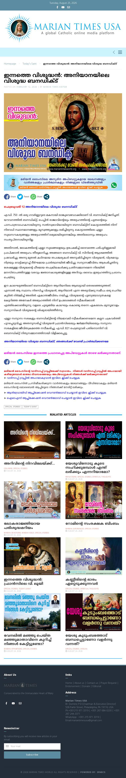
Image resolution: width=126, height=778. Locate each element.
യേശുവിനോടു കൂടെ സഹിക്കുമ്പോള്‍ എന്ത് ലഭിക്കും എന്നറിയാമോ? (87, 468)
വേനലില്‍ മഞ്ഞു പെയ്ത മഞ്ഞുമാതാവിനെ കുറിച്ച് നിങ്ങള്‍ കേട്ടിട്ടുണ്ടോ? (27, 640)
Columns (8, 469)
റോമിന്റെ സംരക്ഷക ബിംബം (92, 524)
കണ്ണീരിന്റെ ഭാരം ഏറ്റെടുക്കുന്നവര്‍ (81, 582)
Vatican (83, 649)
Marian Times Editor (55, 87)
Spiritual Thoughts (101, 477)
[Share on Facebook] (10, 197)
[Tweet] (23, 197)
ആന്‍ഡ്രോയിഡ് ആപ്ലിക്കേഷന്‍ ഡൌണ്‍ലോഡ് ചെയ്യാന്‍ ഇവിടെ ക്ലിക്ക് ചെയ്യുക (56, 392)
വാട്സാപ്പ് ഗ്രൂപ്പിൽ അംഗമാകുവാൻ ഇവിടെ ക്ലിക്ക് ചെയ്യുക (43, 378)
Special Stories (12, 407)
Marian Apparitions (13, 649)
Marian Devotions (12, 533)
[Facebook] (57, 7)
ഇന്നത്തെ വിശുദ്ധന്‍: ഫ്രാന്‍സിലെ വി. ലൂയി (23, 582)
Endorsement (72, 686)
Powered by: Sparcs (92, 772)
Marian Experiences (74, 529)
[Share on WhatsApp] (36, 197)
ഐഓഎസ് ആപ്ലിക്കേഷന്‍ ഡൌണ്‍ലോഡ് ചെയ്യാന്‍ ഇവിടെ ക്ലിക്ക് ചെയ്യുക (54, 398)
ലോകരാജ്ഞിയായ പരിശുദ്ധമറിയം (22, 526)
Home (68, 683)
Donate (86, 686)
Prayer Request (109, 683)
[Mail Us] (68, 7)
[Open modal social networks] (46, 197)
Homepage (10, 64)
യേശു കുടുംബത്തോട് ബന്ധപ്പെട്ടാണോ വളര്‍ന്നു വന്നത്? (88, 640)
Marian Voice (28, 533)
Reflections (71, 477)
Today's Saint (30, 64)
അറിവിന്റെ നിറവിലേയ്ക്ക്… (29, 464)
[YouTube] (63, 7)
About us (79, 683)
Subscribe (32, 754)
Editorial (97, 686)
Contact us (92, 683)
